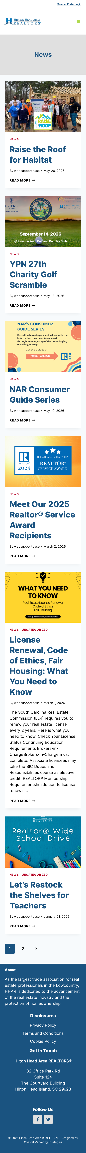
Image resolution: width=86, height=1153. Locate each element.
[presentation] (43, 106)
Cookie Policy (43, 1041)
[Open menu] (78, 21)
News (14, 139)
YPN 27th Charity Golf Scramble (33, 274)
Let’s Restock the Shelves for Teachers (39, 895)
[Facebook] (37, 1119)
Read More (22, 180)
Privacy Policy (43, 1025)
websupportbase (27, 171)
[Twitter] (48, 1119)
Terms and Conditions (43, 1033)
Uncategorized (35, 629)
